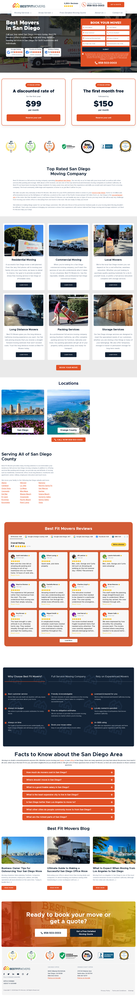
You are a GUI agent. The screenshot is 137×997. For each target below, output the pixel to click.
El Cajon (5, 497)
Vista (41, 502)
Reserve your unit (33, 118)
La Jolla (23, 485)
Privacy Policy (105, 990)
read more (9, 887)
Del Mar (5, 494)
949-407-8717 (82, 976)
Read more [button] (15, 575)
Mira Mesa (24, 491)
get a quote (116, 4)
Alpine (4, 483)
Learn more (24, 285)
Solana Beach (44, 494)
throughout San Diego (63, 180)
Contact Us (118, 13)
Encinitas (5, 500)
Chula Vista (6, 488)
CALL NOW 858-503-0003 (70, 440)
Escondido (6, 502)
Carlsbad (5, 485)
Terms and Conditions (119, 990)
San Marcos (43, 488)
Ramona (42, 483)
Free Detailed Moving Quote (73, 13)
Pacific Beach (25, 500)
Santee (41, 491)
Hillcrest (23, 483)
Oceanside (24, 497)
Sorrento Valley (45, 497)
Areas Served (44, 13)
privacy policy (113, 57)
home (62, 760)
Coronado (5, 491)
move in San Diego (98, 193)
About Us (99, 13)
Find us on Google (54, 978)
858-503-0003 (107, 63)
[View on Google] (13, 557)
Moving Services (21, 13)
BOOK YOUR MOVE (68, 368)
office (72, 760)
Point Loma (24, 502)
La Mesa (23, 488)
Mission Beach (25, 494)
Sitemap (130, 990)
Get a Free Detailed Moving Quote (86, 932)
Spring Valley (44, 500)
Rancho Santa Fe (45, 485)
